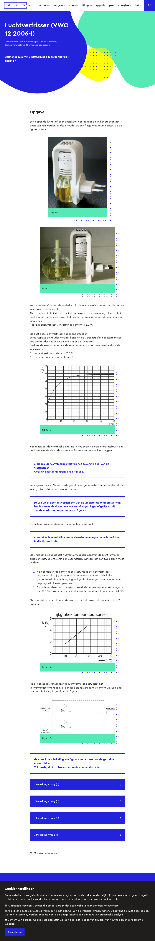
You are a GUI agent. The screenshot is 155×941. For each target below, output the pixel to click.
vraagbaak (124, 5)
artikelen (44, 5)
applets (100, 5)
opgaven (59, 5)
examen (73, 5)
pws (111, 5)
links (138, 5)
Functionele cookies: (63, 905)
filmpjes (87, 5)
